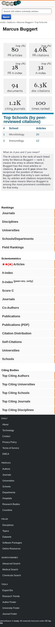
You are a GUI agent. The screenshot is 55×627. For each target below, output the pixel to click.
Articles (13, 264)
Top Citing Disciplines (18, 410)
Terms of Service (10, 448)
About (5, 424)
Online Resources (11, 548)
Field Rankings (13, 247)
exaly (2, 22)
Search (6, 17)
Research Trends (11, 596)
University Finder (10, 608)
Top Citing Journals (16, 401)
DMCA (5, 454)
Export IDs (7, 590)
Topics (5, 531)
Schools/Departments (18, 239)
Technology (8, 430)
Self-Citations (12, 342)
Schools (8, 359)
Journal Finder (9, 614)
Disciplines (10, 221)
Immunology (16, 140)
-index (7, 273)
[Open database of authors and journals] (11, 1)
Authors (11, 22)
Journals (8, 213)
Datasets (6, 537)
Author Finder (9, 602)
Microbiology (16, 134)
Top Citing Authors (15, 376)
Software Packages (12, 543)
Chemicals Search (11, 575)
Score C (8, 290)
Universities (10, 230)
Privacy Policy (9, 442)
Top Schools (41, 22)
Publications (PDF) (15, 325)
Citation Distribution (16, 333)
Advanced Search (11, 563)
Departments (8, 492)
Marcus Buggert (25, 22)
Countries (7, 510)
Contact (6, 436)
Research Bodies (11, 504)
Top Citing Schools (15, 393)
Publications (11, 316)
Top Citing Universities (18, 384)
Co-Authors (10, 307)
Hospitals (7, 498)
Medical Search (10, 569)
